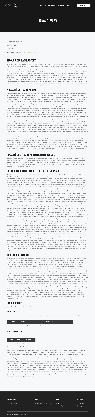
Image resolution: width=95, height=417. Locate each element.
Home (42, 23)
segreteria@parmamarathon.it (30, 52)
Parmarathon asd (11, 414)
